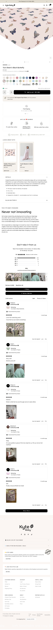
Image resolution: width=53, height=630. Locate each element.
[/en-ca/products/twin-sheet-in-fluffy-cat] (17, 84)
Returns (24, 134)
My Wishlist (22, 590)
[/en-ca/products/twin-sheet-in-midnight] (33, 77)
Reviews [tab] (10, 285)
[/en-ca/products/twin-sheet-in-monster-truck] (33, 84)
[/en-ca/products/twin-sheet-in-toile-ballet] (7, 84)
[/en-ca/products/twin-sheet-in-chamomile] (30, 81)
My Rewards (23, 588)
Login (21, 581)
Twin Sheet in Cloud (15, 391)
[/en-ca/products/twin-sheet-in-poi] (36, 77)
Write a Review (29, 294)
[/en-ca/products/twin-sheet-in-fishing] (7, 81)
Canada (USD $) (30, 619)
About (21, 595)
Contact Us (7, 584)
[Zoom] (50, 58)
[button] (6, 65)
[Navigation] (3, 5)
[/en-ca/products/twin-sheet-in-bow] (39, 77)
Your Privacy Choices (25, 584)
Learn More (10, 99)
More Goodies (9, 595)
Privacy (34, 614)
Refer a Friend (23, 586)
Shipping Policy (8, 588)
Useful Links (39, 579)
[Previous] (6, 1)
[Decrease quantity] (4, 92)
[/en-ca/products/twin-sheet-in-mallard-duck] (46, 81)
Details (8, 177)
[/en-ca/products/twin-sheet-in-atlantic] (13, 81)
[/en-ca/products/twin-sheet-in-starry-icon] (20, 84)
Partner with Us (40, 595)
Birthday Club (8, 599)
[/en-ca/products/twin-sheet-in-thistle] (39, 81)
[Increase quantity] (11, 92)
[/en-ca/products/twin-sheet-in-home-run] (4, 84)
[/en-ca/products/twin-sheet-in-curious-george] (39, 84)
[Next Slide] (46, 277)
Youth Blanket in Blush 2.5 (26, 164)
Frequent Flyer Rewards (10, 597)
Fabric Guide (38, 586)
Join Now (8, 571)
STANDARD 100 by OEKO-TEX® (38, 134)
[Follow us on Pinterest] (28, 534)
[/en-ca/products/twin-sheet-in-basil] (36, 81)
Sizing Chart (38, 584)
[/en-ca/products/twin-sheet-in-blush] (13, 77)
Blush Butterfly (11, 200)
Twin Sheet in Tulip (15, 432)
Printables (7, 608)
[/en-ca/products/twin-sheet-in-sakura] (10, 77)
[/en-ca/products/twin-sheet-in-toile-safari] (10, 84)
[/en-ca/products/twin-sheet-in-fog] (23, 77)
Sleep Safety (38, 581)
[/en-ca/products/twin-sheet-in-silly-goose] (20, 81)
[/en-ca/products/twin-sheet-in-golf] (10, 81)
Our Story (22, 597)
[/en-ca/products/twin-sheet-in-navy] (30, 77)
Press (21, 603)
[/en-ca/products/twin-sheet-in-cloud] (4, 77)
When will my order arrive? (44, 88)
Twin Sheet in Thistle (15, 474)
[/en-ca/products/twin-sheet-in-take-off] (13, 84)
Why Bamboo (23, 599)
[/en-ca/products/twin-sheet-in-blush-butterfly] (4, 81)
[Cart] (49, 5)
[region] (26, 277)
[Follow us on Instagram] (24, 534)
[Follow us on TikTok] (31, 534)
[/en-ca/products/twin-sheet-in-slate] (26, 77)
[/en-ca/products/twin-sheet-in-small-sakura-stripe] (26, 81)
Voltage (11, 615)
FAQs (6, 581)
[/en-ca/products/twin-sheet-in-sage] (20, 77)
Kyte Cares (22, 601)
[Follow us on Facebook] (21, 534)
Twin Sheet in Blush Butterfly (17, 308)
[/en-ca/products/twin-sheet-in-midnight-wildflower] (36, 84)
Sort (34, 298)
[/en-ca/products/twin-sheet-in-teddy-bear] (43, 77)
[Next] (46, 1)
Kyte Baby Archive (9, 603)
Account (22, 579)
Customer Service (10, 579)
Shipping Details (15, 134)
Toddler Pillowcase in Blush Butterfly (9, 164)
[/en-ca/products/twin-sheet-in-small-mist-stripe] (17, 81)
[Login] (47, 5)
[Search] (44, 5)
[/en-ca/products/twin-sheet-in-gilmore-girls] (23, 81)
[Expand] (48, 540)
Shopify (6, 615)
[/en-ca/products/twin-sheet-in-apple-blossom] (17, 77)
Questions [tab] (19, 285)
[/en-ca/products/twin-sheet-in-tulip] (43, 81)
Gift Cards (7, 606)
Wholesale (37, 597)
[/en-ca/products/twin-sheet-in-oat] (7, 77)
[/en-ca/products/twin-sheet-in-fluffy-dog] (46, 77)
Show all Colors (26, 84)
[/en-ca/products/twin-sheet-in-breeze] (33, 81)
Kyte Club (7, 601)
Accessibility (47, 614)
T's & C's (30, 614)
